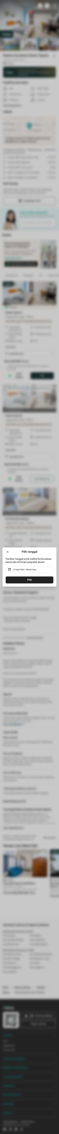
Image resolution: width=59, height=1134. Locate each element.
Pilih (29, 580)
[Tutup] (7, 551)
